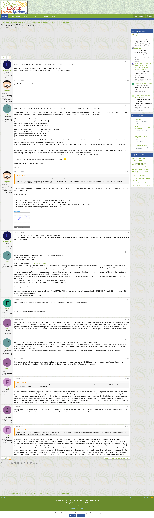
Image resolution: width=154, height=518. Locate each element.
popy (3, 28)
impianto (140, 164)
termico (144, 183)
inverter (135, 167)
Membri (34, 16)
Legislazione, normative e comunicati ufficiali (141, 109)
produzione (135, 176)
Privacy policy (137, 498)
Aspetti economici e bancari (141, 45)
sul (141, 181)
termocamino (137, 185)
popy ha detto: (19, 175)
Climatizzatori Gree (39, 263)
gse (133, 164)
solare (148, 178)
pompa (145, 172)
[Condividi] (125, 61)
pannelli (138, 169)
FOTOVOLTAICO (138, 81)
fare (140, 158)
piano (139, 172)
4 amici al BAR (138, 61)
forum (144, 158)
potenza (134, 174)
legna (141, 167)
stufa (137, 181)
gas (144, 161)
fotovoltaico (137, 160)
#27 (128, 299)
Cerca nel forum (15, 19)
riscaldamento (138, 178)
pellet (134, 172)
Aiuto (144, 498)
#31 (128, 378)
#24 (128, 172)
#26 (128, 252)
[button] (21, 16)
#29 (128, 339)
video (148, 185)
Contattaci (122, 498)
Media (26, 16)
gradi (148, 161)
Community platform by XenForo (77, 506)
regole (144, 185)
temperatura (136, 183)
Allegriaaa (137, 48)
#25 (128, 232)
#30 (128, 359)
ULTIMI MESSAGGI (138, 31)
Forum (4, 16)
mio (148, 167)
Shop (53, 16)
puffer (142, 176)
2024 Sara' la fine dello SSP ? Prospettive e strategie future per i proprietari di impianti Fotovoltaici (143, 66)
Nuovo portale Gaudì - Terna (143, 83)
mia (145, 167)
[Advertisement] (54, 41)
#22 (128, 81)
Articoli (11, 16)
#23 (128, 105)
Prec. (4, 57)
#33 (128, 426)
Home (148, 498)
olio (133, 169)
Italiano (7, 498)
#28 (128, 319)
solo (133, 181)
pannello (146, 169)
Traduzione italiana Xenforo (77, 508)
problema (141, 174)
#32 (128, 406)
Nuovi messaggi (5, 19)
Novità (18, 16)
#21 (128, 61)
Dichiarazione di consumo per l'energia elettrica (142, 96)
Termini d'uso (129, 498)
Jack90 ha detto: (20, 382)
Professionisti (45, 16)
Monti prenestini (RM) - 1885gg (8, 100)
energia (135, 158)
